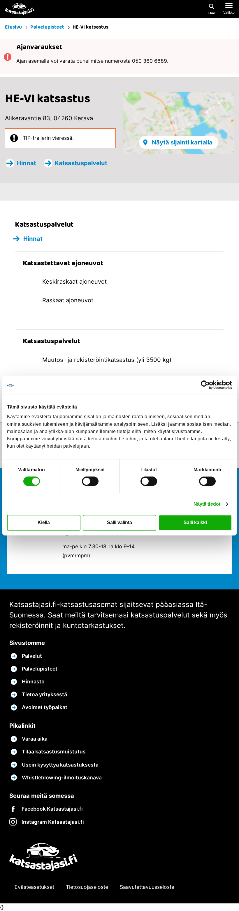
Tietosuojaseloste (87, 887)
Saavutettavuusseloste (147, 887)
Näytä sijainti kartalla (182, 142)
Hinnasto (33, 681)
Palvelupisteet (47, 27)
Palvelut (32, 656)
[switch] (90, 481)
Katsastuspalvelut (81, 163)
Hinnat (26, 163)
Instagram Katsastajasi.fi (53, 822)
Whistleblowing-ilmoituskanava (62, 777)
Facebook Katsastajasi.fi (52, 809)
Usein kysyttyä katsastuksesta (60, 765)
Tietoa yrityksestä (44, 694)
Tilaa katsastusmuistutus (54, 751)
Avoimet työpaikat (44, 707)
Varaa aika (35, 739)
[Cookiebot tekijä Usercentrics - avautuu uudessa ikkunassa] (206, 384)
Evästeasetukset (34, 887)
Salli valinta (119, 522)
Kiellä (44, 522)
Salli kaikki (195, 522)
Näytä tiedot (207, 504)
